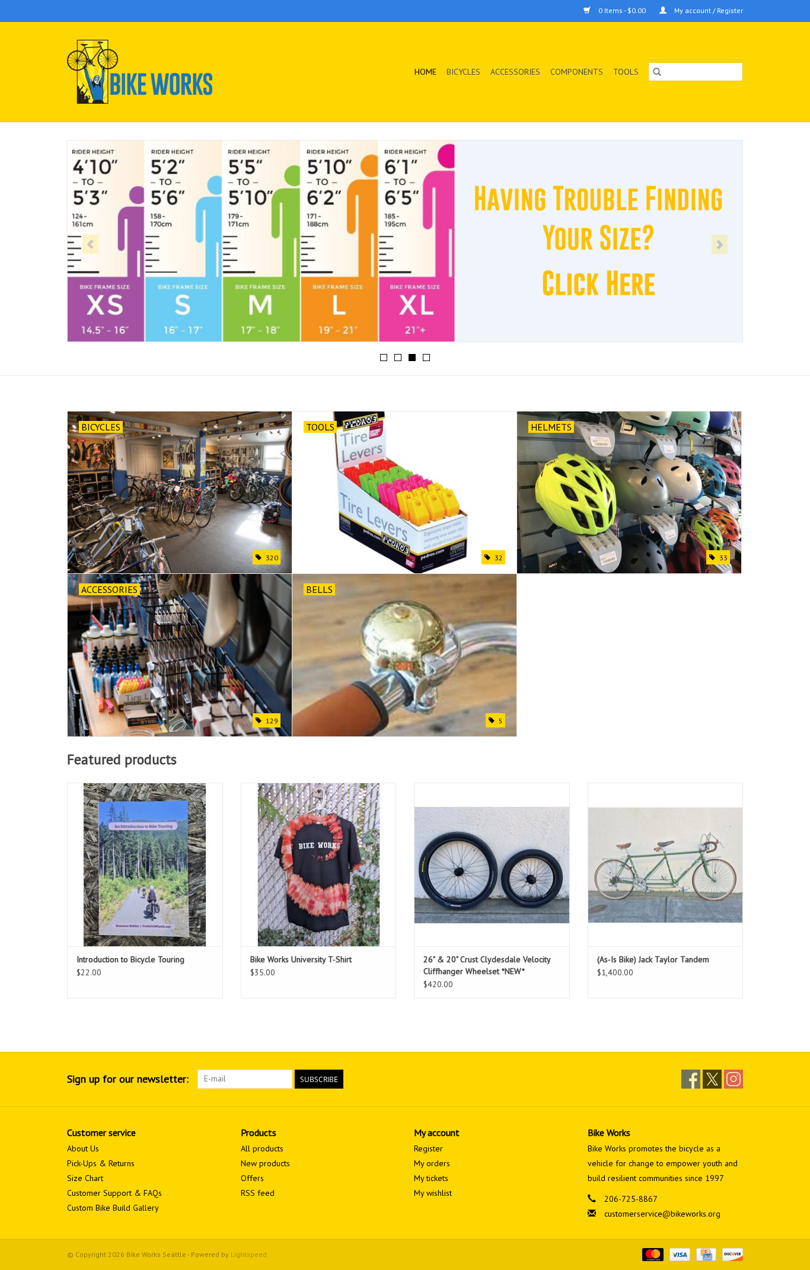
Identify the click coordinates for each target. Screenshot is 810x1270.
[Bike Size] (405, 241)
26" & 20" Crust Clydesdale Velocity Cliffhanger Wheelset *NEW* (486, 965)
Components (576, 71)
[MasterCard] (651, 1253)
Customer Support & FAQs (114, 1193)
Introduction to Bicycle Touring (130, 959)
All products (262, 1148)
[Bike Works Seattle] (170, 72)
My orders (432, 1163)
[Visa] (678, 1253)
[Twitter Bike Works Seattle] (712, 1079)
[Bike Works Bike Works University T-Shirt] (319, 864)
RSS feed (258, 1193)
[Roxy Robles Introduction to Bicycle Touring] (145, 864)
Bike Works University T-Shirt (301, 959)
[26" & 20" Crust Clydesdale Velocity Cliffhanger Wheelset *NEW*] (492, 864)
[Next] (720, 244)
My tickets (431, 1178)
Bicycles (463, 71)
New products (265, 1163)
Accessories (515, 71)
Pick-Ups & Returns (101, 1163)
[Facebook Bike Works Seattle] (690, 1079)
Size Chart (85, 1178)
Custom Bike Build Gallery (113, 1207)
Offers (252, 1178)
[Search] (657, 71)
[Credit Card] (705, 1253)
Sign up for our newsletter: (128, 1079)
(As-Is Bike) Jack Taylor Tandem (653, 959)
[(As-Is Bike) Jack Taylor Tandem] (666, 864)
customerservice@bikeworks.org (662, 1213)
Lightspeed (249, 1254)
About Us (83, 1148)
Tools (626, 71)
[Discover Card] (730, 1253)
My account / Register (707, 10)
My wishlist (433, 1193)
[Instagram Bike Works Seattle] (733, 1079)
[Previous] (90, 244)
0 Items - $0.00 (622, 10)
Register (428, 1148)
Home (425, 71)
